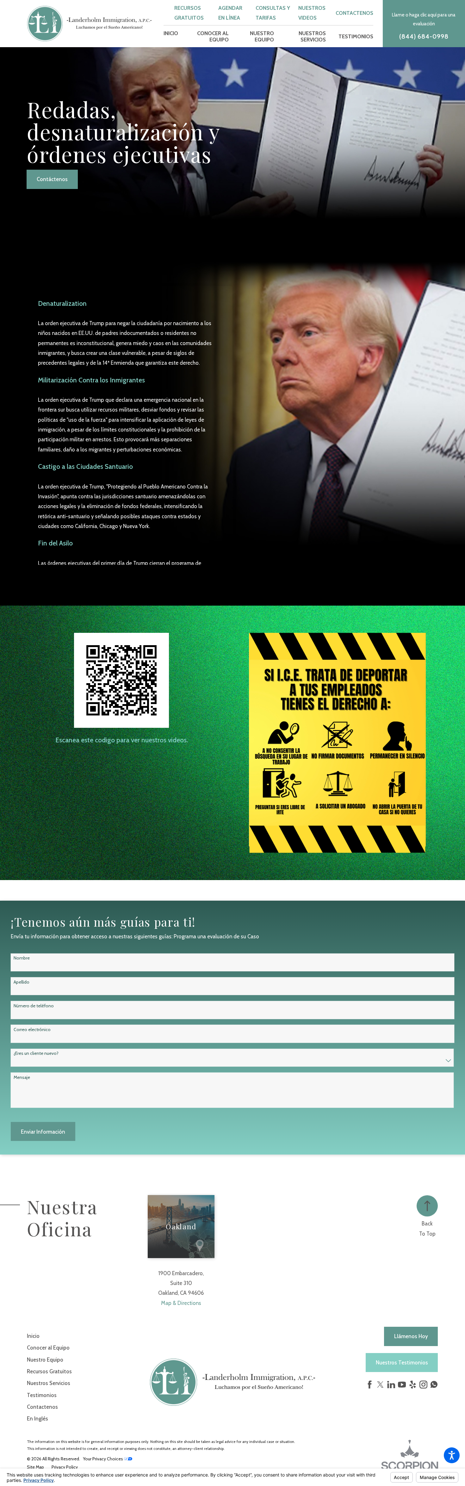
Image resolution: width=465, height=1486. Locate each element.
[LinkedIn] (391, 1384)
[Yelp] (413, 1384)
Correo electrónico (32, 1029)
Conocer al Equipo (48, 1347)
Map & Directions (181, 1303)
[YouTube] (402, 1384)
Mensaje (22, 1077)
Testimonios (42, 1395)
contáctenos (52, 179)
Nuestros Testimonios (402, 1362)
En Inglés (37, 1418)
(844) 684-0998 (424, 36)
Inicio (33, 1336)
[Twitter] (380, 1384)
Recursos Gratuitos (49, 1371)
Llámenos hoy (411, 1336)
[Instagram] (423, 1384)
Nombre (22, 958)
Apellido (21, 982)
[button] (452, 1455)
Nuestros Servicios (48, 1383)
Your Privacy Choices (103, 1458)
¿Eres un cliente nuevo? (36, 1053)
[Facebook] (370, 1384)
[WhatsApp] (434, 1386)
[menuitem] (171, 36)
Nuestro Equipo (45, 1360)
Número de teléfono (34, 1006)
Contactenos (354, 13)
